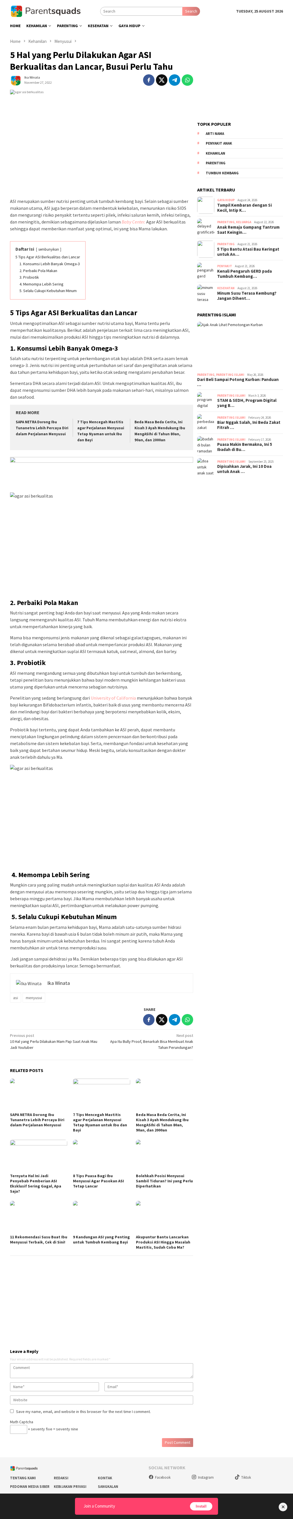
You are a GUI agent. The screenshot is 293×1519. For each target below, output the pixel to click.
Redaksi (61, 1478)
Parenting (226, 222)
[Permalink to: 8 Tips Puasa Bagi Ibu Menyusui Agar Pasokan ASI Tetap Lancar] (101, 1156)
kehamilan (215, 153)
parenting (215, 163)
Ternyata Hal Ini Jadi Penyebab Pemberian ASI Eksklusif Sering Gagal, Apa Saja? (35, 1183)
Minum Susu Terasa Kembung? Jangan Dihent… (246, 296)
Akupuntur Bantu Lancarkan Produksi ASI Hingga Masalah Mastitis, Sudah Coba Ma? (163, 1242)
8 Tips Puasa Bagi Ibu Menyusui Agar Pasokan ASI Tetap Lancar (98, 1181)
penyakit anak (219, 143)
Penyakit (224, 266)
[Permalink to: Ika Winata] (15, 79)
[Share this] (149, 80)
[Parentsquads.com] (55, 10)
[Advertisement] (101, 1300)
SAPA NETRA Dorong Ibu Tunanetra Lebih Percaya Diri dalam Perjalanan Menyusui (42, 428)
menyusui (34, 997)
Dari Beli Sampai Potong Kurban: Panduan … (238, 382)
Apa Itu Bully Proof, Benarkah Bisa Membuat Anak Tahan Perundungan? (151, 1041)
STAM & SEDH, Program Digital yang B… (246, 403)
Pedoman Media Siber (30, 1486)
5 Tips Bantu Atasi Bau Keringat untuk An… (248, 252)
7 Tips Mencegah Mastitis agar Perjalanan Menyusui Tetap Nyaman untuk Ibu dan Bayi (100, 1122)
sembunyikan (48, 249)
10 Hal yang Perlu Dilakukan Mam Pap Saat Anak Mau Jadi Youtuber (53, 1041)
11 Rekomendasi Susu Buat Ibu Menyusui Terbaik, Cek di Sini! (38, 1239)
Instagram (206, 1477)
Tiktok (246, 1477)
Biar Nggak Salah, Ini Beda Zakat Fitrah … (248, 425)
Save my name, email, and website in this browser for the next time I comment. (83, 1411)
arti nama (215, 133)
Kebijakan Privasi (70, 1486)
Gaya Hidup (226, 200)
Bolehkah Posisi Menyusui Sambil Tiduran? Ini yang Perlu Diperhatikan (164, 1181)
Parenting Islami (230, 375)
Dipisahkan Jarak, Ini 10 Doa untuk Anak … (244, 469)
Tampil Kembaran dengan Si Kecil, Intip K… (244, 208)
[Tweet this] (161, 80)
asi (15, 997)
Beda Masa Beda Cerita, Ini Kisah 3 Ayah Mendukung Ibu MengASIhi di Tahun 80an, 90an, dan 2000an (162, 1122)
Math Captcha (21, 1421)
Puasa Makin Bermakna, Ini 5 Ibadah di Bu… (244, 447)
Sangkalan (108, 1486)
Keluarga (243, 222)
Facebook (163, 1477)
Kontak (105, 1478)
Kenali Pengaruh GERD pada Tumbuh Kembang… (244, 274)
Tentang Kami (23, 1478)
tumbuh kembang (222, 173)
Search (191, 11)
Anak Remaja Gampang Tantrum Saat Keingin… (248, 230)
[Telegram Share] (174, 80)
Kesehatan (226, 288)
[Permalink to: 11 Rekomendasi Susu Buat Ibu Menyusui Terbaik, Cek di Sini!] (38, 1217)
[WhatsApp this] (187, 80)
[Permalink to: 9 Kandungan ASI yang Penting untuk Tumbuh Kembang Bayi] (101, 1217)
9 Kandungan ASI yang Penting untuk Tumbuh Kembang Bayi (101, 1239)
